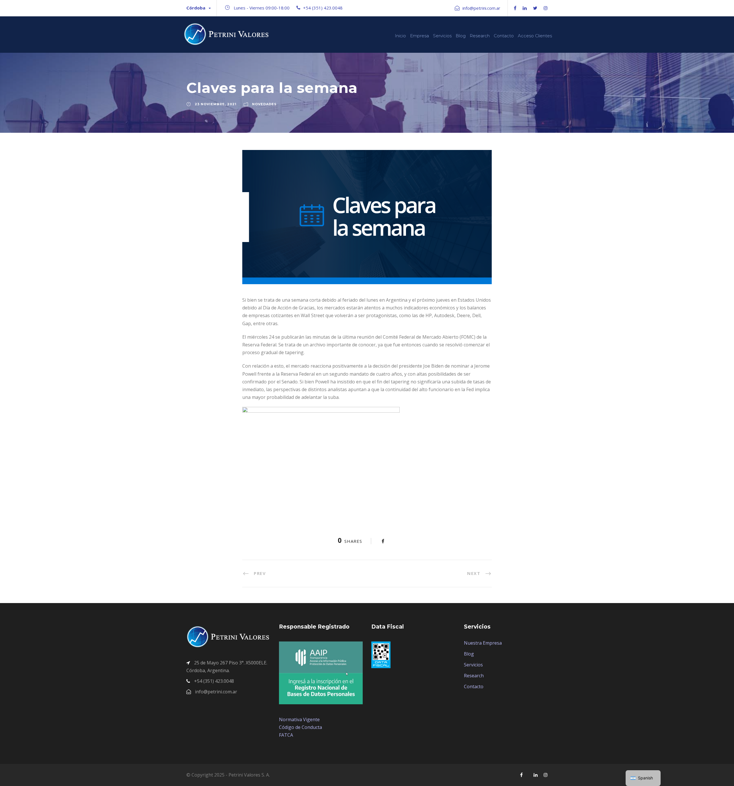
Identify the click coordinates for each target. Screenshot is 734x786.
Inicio (400, 35)
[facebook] (515, 8)
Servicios (442, 35)
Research (480, 35)
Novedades (264, 104)
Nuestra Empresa (483, 643)
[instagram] (546, 8)
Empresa (419, 35)
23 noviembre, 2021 (216, 104)
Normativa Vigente (299, 719)
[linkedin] (525, 8)
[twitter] (535, 8)
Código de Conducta (300, 727)
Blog (461, 35)
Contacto (504, 35)
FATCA (286, 735)
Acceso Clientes (535, 35)
